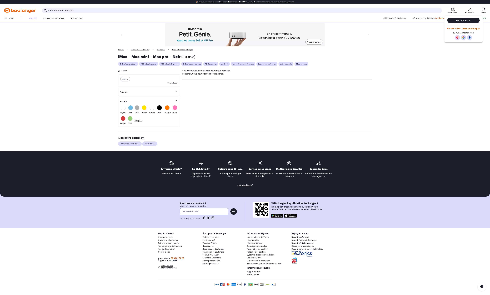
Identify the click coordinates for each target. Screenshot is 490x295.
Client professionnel (211, 260)
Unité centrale (286, 64)
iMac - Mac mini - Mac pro (243, 64)
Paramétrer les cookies (257, 249)
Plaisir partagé (209, 240)
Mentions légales (254, 243)
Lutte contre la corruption (258, 260)
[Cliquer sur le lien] (245, 34)
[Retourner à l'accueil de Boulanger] (20, 10)
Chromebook (301, 64)
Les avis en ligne (254, 258)
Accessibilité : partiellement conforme (264, 263)
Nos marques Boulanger (213, 249)
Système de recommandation (260, 255)
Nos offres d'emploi (300, 237)
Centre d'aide (164, 252)
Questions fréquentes (168, 240)
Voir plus (138, 120)
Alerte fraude (253, 274)
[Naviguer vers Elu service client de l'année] (312, 260)
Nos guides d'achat (166, 249)
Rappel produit (253, 271)
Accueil (121, 50)
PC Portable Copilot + (170, 64)
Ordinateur (161, 50)
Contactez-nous (165, 237)
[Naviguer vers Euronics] (312, 254)
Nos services (208, 246)
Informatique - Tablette (140, 50)
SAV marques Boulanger (213, 252)
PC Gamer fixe (211, 64)
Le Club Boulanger (211, 255)
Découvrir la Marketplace (303, 246)
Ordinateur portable (128, 64)
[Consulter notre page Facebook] (203, 218)
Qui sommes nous (211, 237)
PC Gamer (149, 143)
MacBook (224, 64)
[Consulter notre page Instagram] (212, 218)
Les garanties (253, 240)
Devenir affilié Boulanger (302, 243)
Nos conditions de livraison (170, 246)
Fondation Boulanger (212, 258)
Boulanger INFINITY (211, 263)
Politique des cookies (256, 252)
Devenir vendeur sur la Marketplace (307, 249)
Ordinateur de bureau (192, 64)
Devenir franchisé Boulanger (304, 240)
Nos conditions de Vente (258, 237)
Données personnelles (257, 246)
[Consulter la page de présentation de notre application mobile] (277, 216)
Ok (233, 211)
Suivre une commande (168, 243)
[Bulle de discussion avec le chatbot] (482, 286)
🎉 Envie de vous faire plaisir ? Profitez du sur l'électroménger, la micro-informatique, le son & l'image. (245, 2)
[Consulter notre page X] (208, 218)
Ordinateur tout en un (267, 64)
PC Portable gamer (149, 64)
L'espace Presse (210, 243)
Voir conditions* (245, 185)
